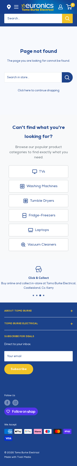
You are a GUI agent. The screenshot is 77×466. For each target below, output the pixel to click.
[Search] (67, 18)
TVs (42, 172)
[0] (69, 6)
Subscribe (19, 369)
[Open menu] (16, 7)
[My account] (60, 7)
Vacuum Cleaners (42, 245)
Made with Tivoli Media (17, 457)
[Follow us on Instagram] (15, 403)
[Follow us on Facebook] (7, 403)
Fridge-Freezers (42, 215)
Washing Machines (42, 186)
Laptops (42, 230)
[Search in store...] (67, 77)
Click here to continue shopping (38, 90)
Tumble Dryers (42, 201)
